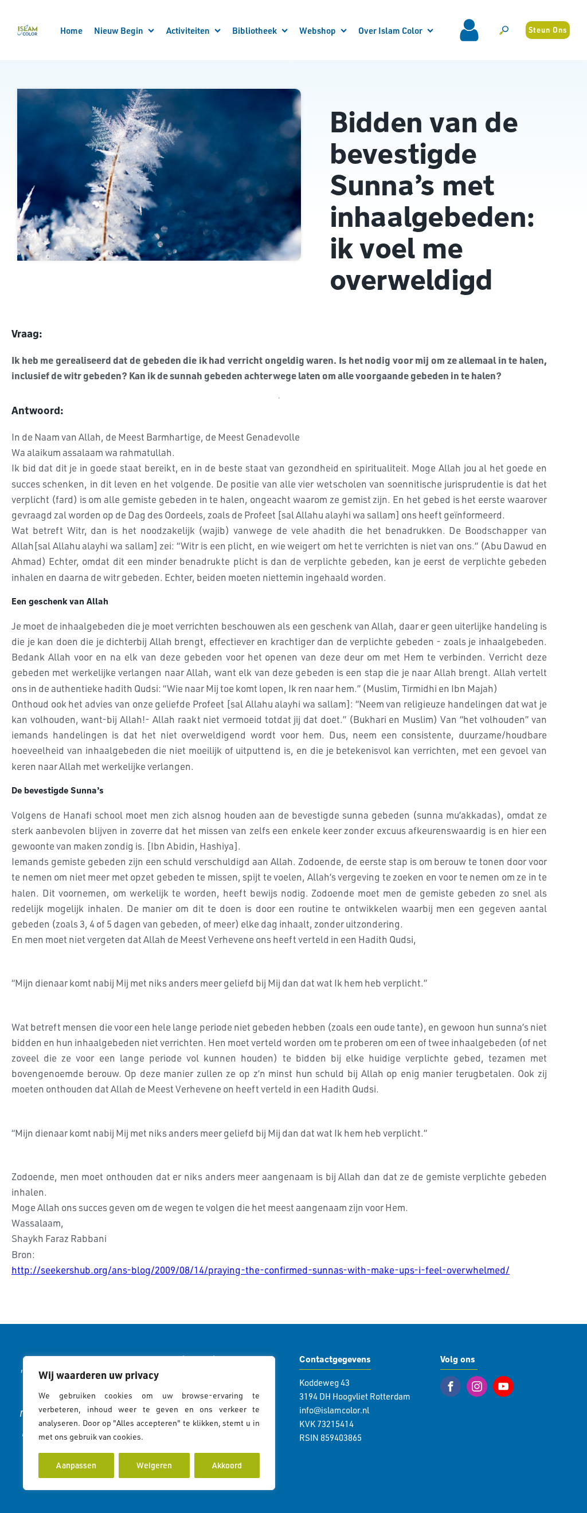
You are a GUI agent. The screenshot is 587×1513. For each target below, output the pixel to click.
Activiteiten (188, 30)
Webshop (317, 30)
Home (71, 30)
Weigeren (154, 1465)
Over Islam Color (390, 30)
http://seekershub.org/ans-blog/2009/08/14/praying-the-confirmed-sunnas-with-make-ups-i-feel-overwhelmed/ (260, 1270)
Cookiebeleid (170, 1436)
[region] (149, 1423)
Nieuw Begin (118, 30)
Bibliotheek (254, 30)
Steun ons (548, 29)
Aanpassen (76, 1465)
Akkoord (227, 1465)
